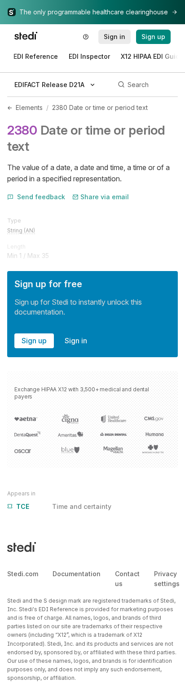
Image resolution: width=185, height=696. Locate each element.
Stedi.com (22, 574)
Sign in (76, 340)
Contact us (127, 578)
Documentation (77, 574)
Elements (29, 107)
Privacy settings (167, 578)
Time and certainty (63, 506)
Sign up (34, 340)
